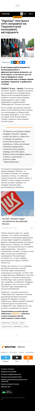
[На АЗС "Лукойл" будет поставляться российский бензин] (17, 203)
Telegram (15, 313)
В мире (21, 352)
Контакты (11, 369)
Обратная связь (6, 387)
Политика (13, 352)
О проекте (4, 369)
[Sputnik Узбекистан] (6, 15)
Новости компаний (7, 384)
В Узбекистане (5, 322)
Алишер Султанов (6, 326)
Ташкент (22, 322)
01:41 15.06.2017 (6, 36)
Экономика (15, 322)
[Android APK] (7, 392)
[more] (32, 228)
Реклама (16, 384)
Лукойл (26, 326)
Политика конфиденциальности (11, 374)
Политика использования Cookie (11, 377)
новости (4, 352)
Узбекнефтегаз (18, 326)
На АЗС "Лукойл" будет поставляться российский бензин (14, 221)
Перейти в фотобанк (22, 58)
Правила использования (8, 372)
